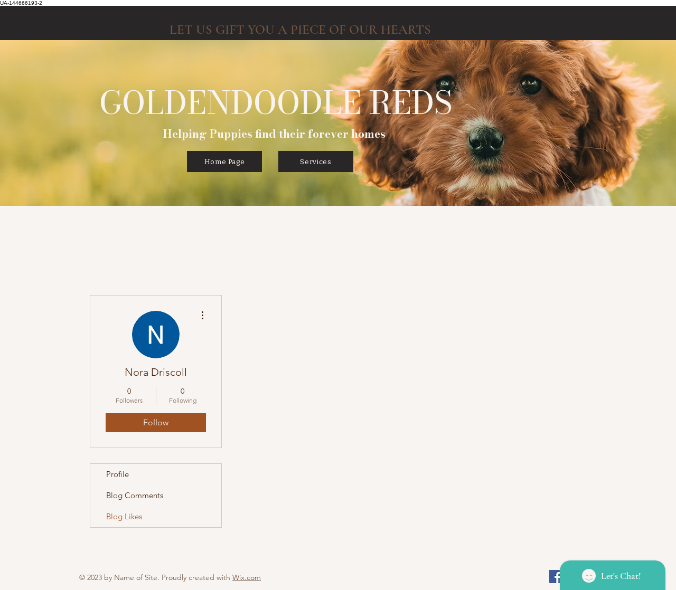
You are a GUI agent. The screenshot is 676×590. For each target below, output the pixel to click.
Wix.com (246, 577)
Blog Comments (134, 495)
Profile (117, 474)
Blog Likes (124, 516)
